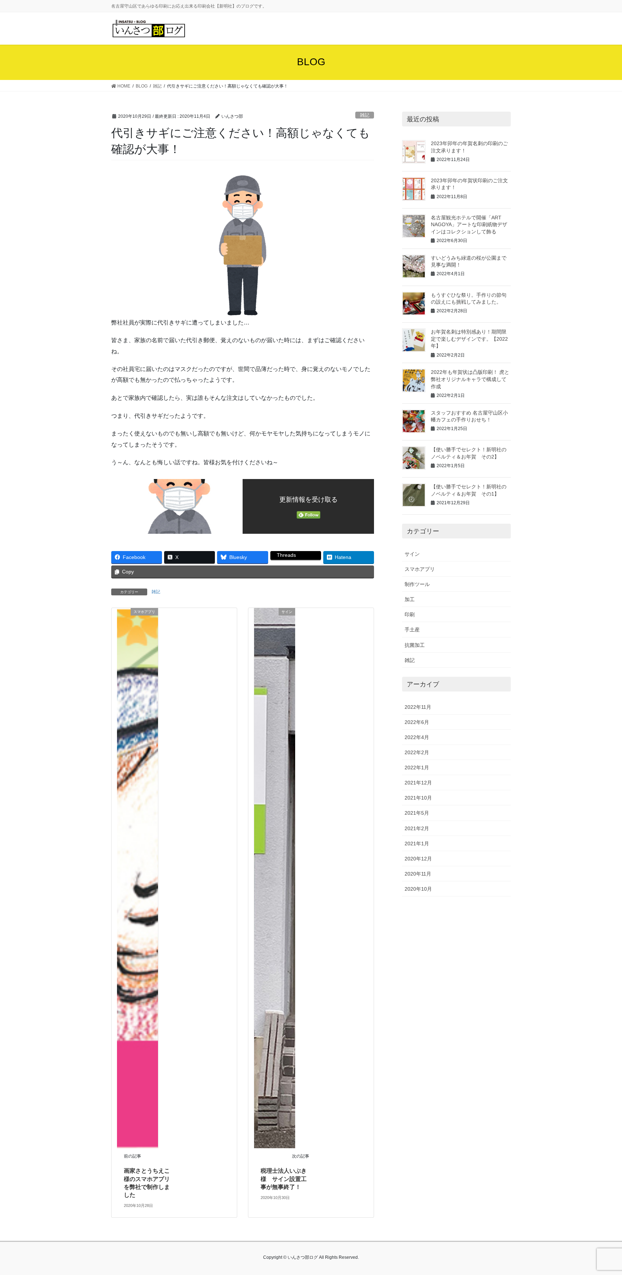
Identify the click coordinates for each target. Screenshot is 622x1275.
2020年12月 (418, 859)
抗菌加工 (415, 645)
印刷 (410, 614)
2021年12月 (418, 783)
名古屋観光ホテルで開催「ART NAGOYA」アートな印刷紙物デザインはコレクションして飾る (469, 224)
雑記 (364, 115)
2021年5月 (417, 813)
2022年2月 (417, 752)
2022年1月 (417, 767)
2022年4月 (417, 737)
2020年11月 (418, 874)
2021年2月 (417, 828)
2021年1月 (417, 843)
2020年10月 (418, 889)
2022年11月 (418, 707)
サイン (412, 554)
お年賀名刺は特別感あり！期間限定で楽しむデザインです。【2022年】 (469, 339)
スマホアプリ (420, 569)
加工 (410, 599)
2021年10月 (418, 798)
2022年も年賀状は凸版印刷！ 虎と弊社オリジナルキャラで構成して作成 (470, 379)
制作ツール (417, 584)
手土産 (412, 629)
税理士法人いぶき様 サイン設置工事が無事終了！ (284, 1179)
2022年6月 (417, 722)
